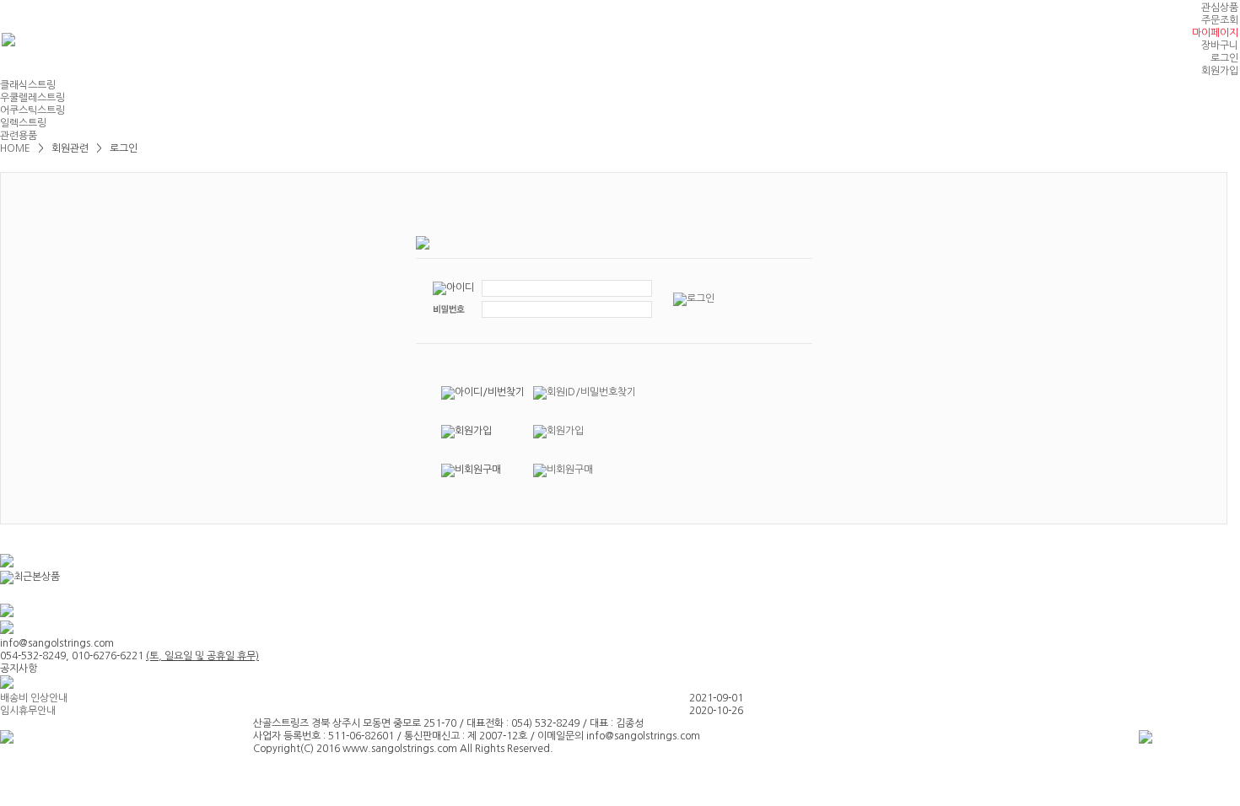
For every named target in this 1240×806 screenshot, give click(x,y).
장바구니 (1219, 45)
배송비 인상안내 (33, 698)
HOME (16, 148)
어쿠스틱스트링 (32, 110)
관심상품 (1219, 8)
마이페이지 (1215, 33)
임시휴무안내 (28, 711)
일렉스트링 (23, 123)
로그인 (1224, 58)
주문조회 (1219, 20)
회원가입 (1219, 71)
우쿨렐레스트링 (32, 98)
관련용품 (18, 136)
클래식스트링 (28, 85)
